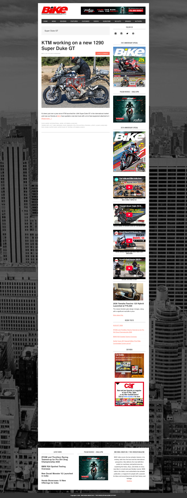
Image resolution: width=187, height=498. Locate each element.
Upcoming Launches (70, 123)
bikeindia (59, 125)
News (61, 123)
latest (93, 125)
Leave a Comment (102, 53)
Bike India (54, 10)
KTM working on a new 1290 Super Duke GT (72, 45)
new (102, 125)
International (54, 123)
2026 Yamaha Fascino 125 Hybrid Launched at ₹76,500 (128, 304)
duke (64, 125)
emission (69, 125)
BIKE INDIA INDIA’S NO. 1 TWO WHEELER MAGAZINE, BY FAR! (98, 495)
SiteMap (129, 481)
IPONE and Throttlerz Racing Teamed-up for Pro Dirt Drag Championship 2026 (54, 459)
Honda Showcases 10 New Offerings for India (53, 481)
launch (98, 125)
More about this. (118, 315)
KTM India (87, 125)
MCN (59, 116)
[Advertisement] (127, 422)
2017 (51, 125)
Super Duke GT (62, 127)
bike (54, 125)
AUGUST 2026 (118, 325)
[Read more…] (46, 118)
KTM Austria (80, 125)
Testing (69, 127)
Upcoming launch (79, 127)
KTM (74, 125)
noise (47, 127)
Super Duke (53, 127)
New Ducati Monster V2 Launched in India (57, 474)
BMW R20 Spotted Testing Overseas (125, 337)
